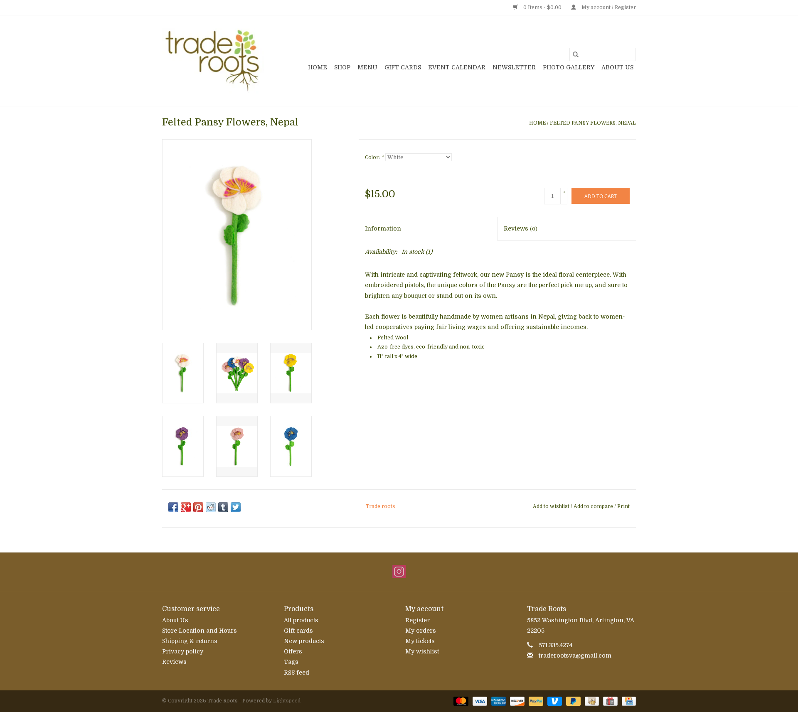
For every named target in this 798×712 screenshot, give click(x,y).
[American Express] (497, 701)
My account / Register (608, 7)
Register (417, 620)
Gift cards (402, 67)
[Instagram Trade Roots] (399, 571)
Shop (342, 67)
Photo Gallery (568, 67)
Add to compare (594, 506)
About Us (617, 67)
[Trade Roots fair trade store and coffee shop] (213, 60)
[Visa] (479, 701)
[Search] (575, 54)
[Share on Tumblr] (223, 507)
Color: (374, 157)
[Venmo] (553, 701)
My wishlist (422, 651)
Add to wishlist (552, 506)
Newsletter (514, 67)
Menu (367, 67)
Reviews (520, 228)
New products (304, 641)
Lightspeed (286, 701)
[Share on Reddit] (211, 507)
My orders (420, 630)
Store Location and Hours (199, 630)
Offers (293, 651)
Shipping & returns (189, 641)
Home (317, 67)
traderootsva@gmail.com (575, 655)
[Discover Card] (516, 701)
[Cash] (591, 701)
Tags (291, 661)
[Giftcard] (609, 701)
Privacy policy (182, 651)
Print (623, 506)
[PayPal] (535, 701)
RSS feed (296, 672)
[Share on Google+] (186, 507)
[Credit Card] (627, 701)
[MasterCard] (460, 701)
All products (301, 620)
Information (383, 228)
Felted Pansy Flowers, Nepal (593, 123)
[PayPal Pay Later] (572, 701)
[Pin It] (198, 507)
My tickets (420, 641)
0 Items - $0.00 (542, 7)
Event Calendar (456, 67)
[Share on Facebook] (173, 507)
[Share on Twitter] (236, 507)
